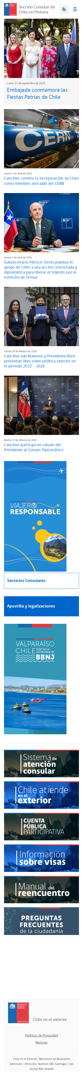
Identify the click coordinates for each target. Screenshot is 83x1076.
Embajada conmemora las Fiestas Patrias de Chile (37, 93)
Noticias (42, 1042)
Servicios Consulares (26, 581)
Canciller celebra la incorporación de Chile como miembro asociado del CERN (41, 180)
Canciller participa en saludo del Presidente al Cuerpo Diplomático (33, 447)
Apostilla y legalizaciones (31, 606)
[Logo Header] (10, 9)
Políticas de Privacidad (41, 1035)
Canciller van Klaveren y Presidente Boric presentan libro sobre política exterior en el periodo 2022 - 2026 (40, 361)
